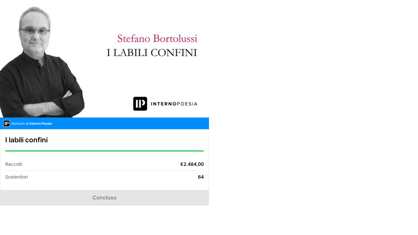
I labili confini (26, 140)
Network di (31, 123)
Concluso (104, 197)
